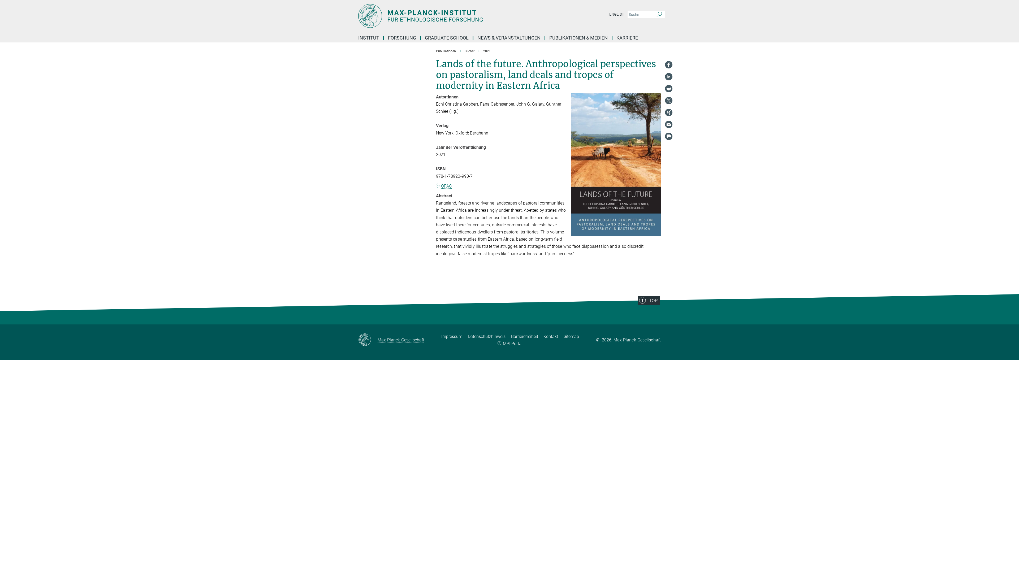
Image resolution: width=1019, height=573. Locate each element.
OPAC (446, 186)
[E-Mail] (669, 124)
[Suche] (659, 14)
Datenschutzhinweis (487, 336)
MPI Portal (513, 343)
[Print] (669, 136)
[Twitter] (669, 101)
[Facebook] (669, 65)
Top (653, 300)
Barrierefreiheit (524, 336)
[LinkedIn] (669, 77)
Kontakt (550, 336)
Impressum (451, 336)
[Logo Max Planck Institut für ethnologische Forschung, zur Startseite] (457, 16)
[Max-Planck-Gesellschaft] (368, 340)
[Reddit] (669, 89)
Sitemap (571, 336)
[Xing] (669, 112)
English (616, 14)
